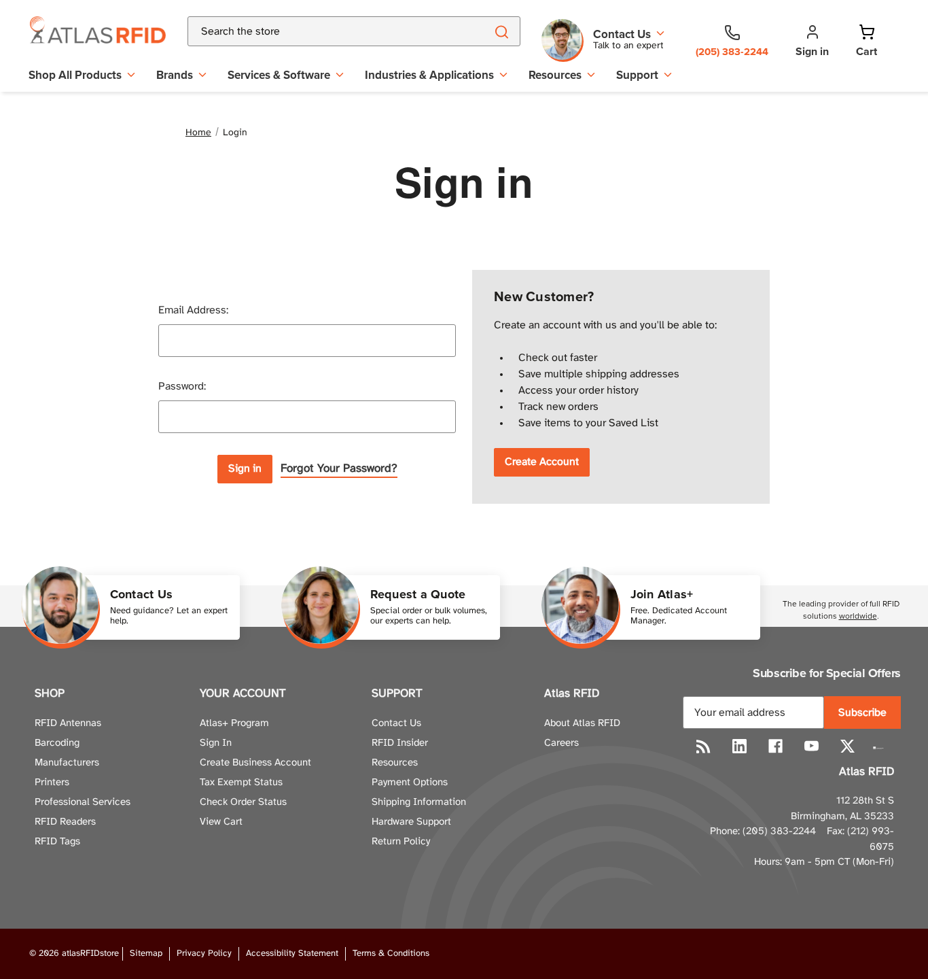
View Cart (221, 822)
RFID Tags (57, 841)
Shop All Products (75, 75)
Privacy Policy (204, 953)
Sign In (216, 743)
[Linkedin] (739, 746)
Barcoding (57, 743)
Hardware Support (411, 822)
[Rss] (703, 746)
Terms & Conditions (391, 953)
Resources (555, 75)
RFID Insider (400, 743)
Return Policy (401, 841)
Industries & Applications (429, 75)
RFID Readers (65, 822)
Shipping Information (419, 802)
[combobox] (320, 31)
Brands (174, 75)
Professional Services (82, 802)
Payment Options (410, 782)
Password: (182, 386)
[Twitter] (847, 746)
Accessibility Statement (292, 953)
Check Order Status (243, 802)
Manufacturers (67, 762)
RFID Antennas (68, 723)
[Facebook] (775, 746)
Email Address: (193, 310)
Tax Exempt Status (241, 782)
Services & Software (279, 75)
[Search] (501, 31)
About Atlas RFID (582, 723)
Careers (561, 743)
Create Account (542, 462)
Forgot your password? (339, 468)
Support (637, 75)
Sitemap (146, 953)
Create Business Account (255, 762)
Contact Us (396, 723)
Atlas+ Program (234, 723)
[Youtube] (811, 746)
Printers (52, 782)
